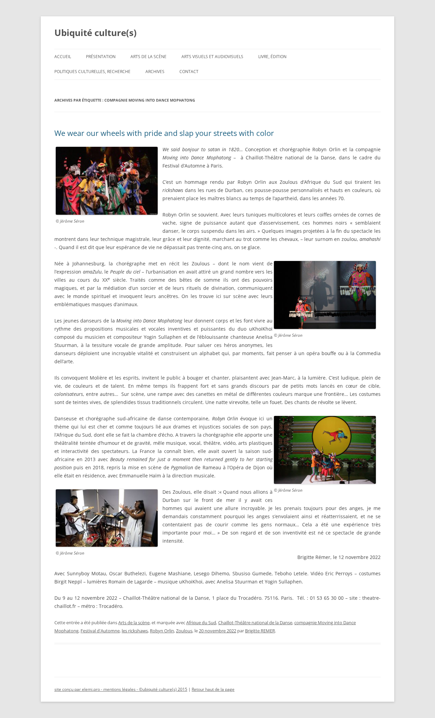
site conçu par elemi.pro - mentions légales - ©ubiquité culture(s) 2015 (120, 689)
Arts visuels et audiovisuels (212, 56)
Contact (188, 71)
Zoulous (184, 631)
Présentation (101, 56)
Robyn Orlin (162, 631)
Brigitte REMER (260, 631)
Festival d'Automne (100, 631)
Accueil (62, 56)
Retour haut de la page (213, 689)
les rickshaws (135, 631)
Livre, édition (272, 56)
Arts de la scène (148, 56)
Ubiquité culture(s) (95, 33)
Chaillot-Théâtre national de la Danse (255, 622)
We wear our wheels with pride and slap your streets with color (164, 133)
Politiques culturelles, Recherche (92, 71)
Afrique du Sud (201, 622)
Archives (154, 71)
